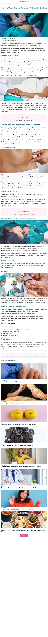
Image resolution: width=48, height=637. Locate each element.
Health (2, 486)
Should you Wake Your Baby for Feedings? (25, 214)
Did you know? (8, 5)
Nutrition (3, 528)
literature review (13, 59)
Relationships (4, 465)
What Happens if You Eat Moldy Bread (12, 403)
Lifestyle (2, 5)
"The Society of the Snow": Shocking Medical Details (17, 445)
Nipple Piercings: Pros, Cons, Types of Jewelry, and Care (18, 424)
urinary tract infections (31, 107)
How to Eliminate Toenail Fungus (11, 382)
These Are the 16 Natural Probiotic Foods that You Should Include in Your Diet (23, 531)
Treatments (4, 380)
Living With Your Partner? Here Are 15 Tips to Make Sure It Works (21, 466)
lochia (36, 250)
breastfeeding (37, 199)
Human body (3, 507)
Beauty (2, 422)
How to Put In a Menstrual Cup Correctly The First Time (18, 509)
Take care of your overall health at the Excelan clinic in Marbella (20, 488)
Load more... (24, 535)
